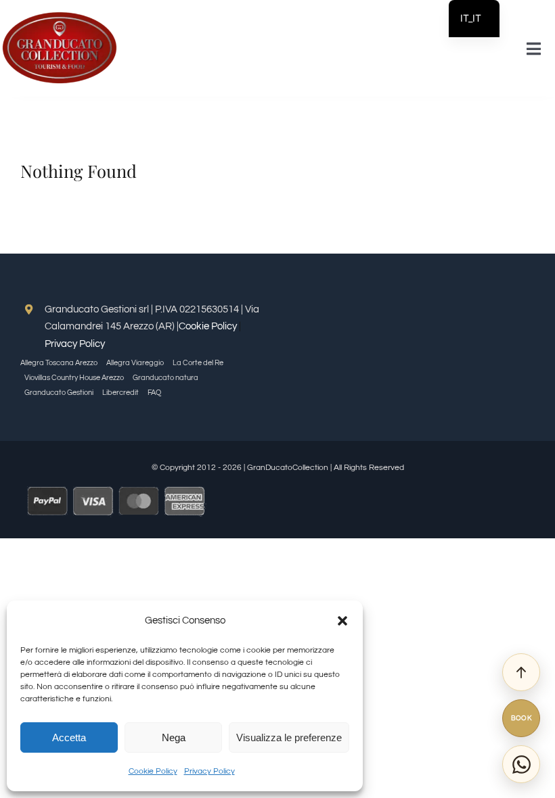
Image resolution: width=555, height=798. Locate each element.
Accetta (69, 737)
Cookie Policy (153, 771)
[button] (342, 621)
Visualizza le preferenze (289, 737)
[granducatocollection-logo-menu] (59, 15)
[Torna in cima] (521, 672)
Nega (173, 737)
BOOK (521, 718)
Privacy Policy (209, 771)
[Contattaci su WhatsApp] (521, 764)
